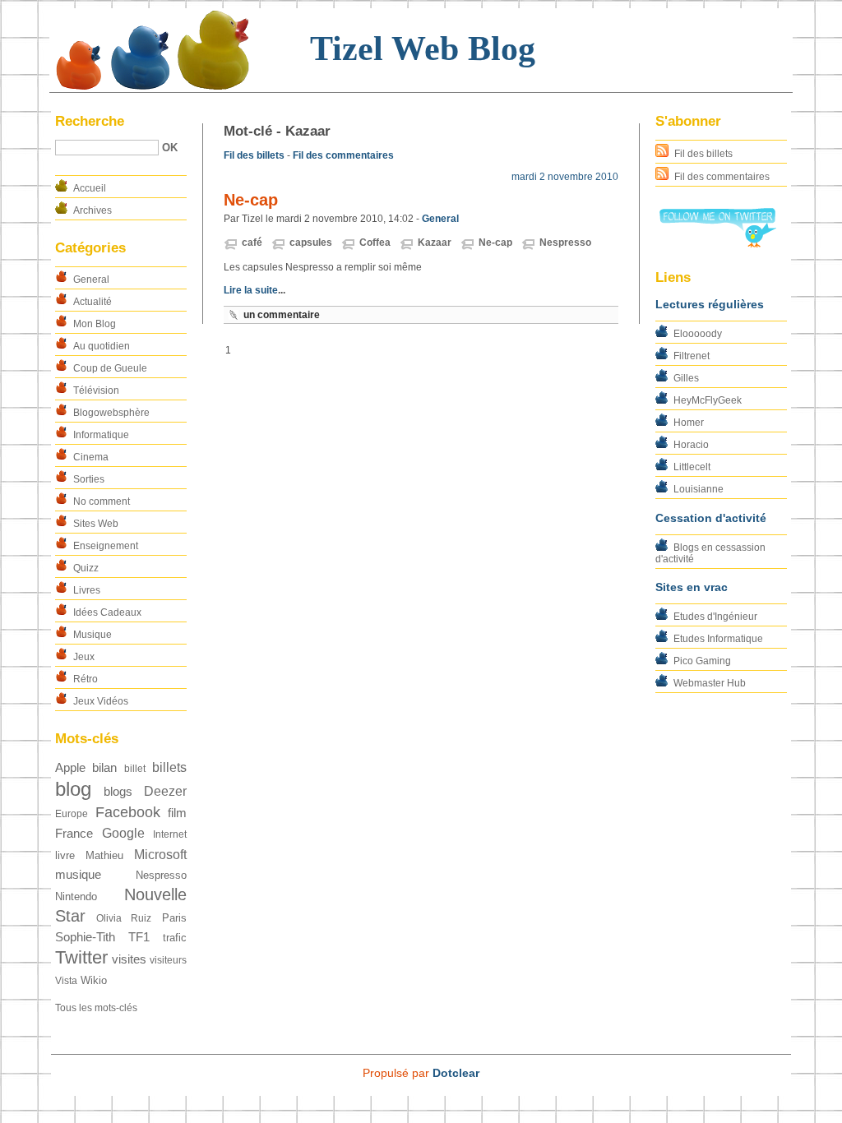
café (252, 242)
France (74, 833)
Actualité (92, 301)
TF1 (139, 937)
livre (65, 855)
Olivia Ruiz (124, 918)
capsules (310, 242)
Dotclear (456, 1072)
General (91, 279)
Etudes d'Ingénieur (715, 616)
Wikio (94, 980)
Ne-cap (251, 200)
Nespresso (161, 875)
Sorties (88, 479)
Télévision (96, 390)
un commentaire (281, 315)
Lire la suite (251, 290)
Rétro (85, 679)
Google (123, 833)
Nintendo (76, 896)
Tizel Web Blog (422, 48)
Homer (688, 422)
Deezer (165, 791)
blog (73, 789)
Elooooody (697, 334)
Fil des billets (703, 153)
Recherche (89, 121)
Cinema (91, 457)
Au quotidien (101, 346)
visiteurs (168, 960)
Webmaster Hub (709, 683)
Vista (66, 981)
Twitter (81, 957)
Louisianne (698, 489)
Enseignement (105, 546)
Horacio (691, 445)
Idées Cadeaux (107, 612)
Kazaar (434, 242)
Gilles (686, 378)
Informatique (101, 435)
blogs (118, 791)
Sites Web (95, 523)
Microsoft (160, 855)
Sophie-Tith (85, 937)
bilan (104, 767)
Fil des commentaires (722, 177)
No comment (101, 501)
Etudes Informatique (718, 639)
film (177, 813)
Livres (86, 590)
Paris (174, 918)
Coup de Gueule (110, 368)
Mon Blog (94, 324)
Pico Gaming (702, 661)
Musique (92, 634)
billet (135, 768)
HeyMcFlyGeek (707, 400)
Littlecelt (691, 467)
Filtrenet (691, 356)
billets (169, 767)
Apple (70, 767)
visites (129, 959)
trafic (175, 937)
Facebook (127, 811)
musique (78, 874)
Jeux (84, 657)
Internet (170, 834)
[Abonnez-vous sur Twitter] (717, 244)
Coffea (375, 242)
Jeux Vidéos (100, 701)
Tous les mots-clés (96, 1008)
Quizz (86, 568)
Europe (71, 814)
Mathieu (104, 855)
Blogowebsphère (111, 412)
